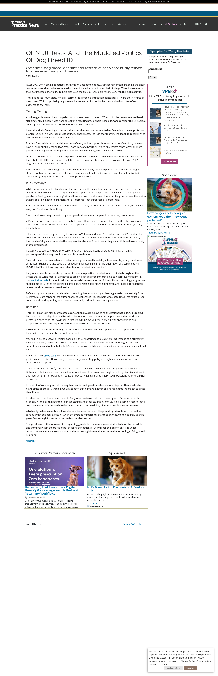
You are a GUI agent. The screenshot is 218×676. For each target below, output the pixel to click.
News (45, 24)
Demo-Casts (140, 24)
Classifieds (156, 24)
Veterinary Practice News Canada (92, 2)
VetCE (131, 2)
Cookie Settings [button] (174, 668)
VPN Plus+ (171, 24)
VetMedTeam (118, 2)
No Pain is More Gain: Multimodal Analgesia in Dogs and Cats (176, 140)
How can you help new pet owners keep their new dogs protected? (167, 216)
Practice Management (86, 24)
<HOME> (31, 440)
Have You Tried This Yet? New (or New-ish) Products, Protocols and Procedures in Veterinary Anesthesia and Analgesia (176, 113)
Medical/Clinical (60, 24)
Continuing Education (116, 24)
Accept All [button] (190, 668)
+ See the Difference (158, 232)
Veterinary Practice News (60, 2)
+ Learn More (93, 503)
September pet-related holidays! (175, 151)
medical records (39, 280)
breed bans (50, 355)
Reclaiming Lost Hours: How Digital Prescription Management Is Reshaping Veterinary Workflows (53, 490)
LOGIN (198, 24)
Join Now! (170, 161)
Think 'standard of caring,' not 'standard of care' (175, 128)
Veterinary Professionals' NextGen (153, 2)
